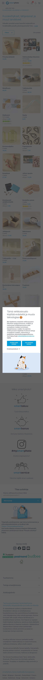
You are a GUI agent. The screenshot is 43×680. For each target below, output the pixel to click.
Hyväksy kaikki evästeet (14, 343)
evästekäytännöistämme (26, 336)
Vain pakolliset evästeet (29, 343)
